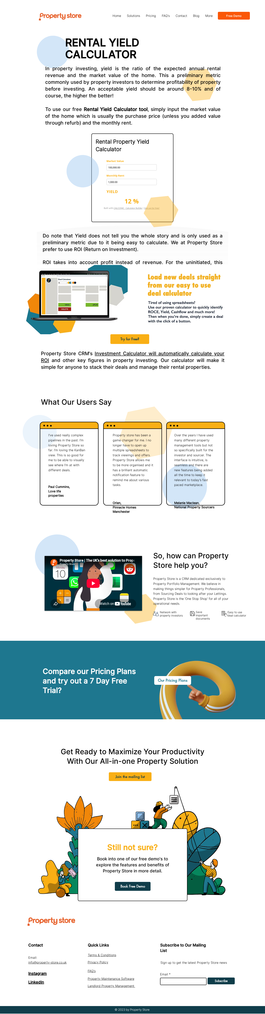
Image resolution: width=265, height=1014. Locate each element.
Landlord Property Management (111, 986)
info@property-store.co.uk (47, 962)
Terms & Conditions (102, 955)
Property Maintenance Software (111, 979)
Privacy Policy (98, 962)
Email (164, 974)
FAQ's (92, 971)
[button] (133, 16)
